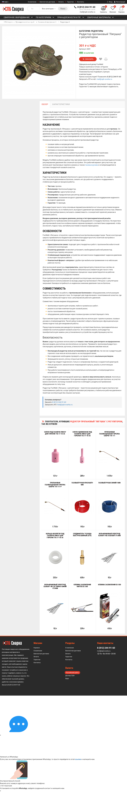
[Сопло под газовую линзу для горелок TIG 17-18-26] (55, 455)
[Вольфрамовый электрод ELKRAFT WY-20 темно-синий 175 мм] (55, 608)
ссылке (78, 759)
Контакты (80, 2)
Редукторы (64, 22)
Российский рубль (72, 672)
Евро (67, 678)
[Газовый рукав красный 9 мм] (82, 506)
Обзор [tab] (45, 104)
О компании (32, 2)
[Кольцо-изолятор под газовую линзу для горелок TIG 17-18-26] (55, 557)
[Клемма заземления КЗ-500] (109, 608)
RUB (5, 2)
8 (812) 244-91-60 (114, 77)
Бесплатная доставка (47, 2)
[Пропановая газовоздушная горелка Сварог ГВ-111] (109, 455)
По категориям (43, 17)
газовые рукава (91, 165)
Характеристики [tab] (61, 104)
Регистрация (120, 2)
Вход (110, 2)
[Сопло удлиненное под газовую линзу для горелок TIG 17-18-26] (82, 455)
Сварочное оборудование (17, 17)
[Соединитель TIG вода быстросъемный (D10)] (82, 557)
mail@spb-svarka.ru (87, 12)
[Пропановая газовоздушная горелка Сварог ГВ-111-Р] (55, 506)
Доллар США (70, 675)
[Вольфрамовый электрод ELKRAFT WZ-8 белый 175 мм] (109, 557)
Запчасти (27, 22)
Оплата (61, 2)
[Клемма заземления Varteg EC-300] (82, 608)
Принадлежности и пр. (69, 17)
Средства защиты (47, 22)
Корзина (37, 648)
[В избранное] (100, 59)
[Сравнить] (106, 59)
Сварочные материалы (99, 17)
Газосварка (9, 22)
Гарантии (70, 2)
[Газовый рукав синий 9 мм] (109, 506)
